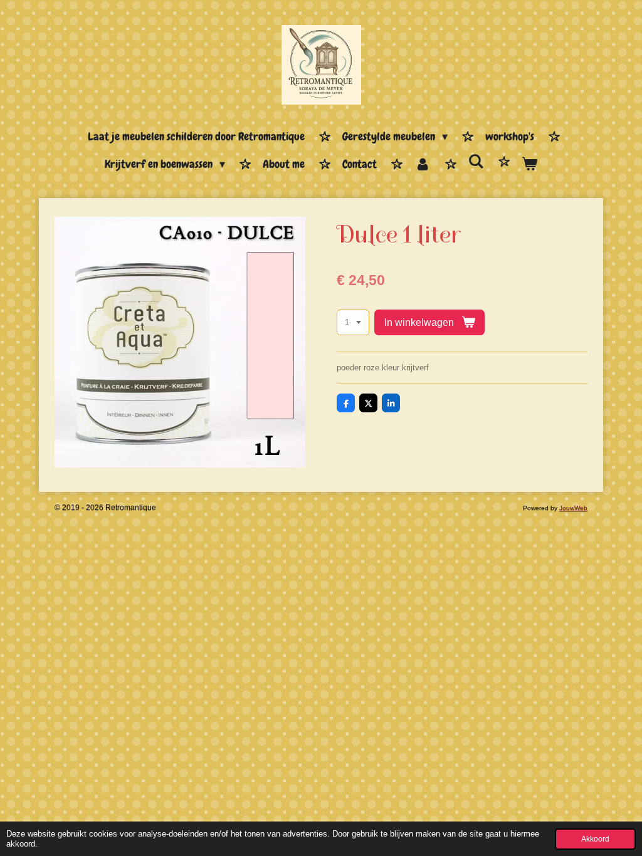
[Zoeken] (476, 162)
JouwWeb (573, 507)
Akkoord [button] (595, 839)
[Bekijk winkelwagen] (529, 165)
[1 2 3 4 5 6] (353, 322)
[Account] (422, 165)
